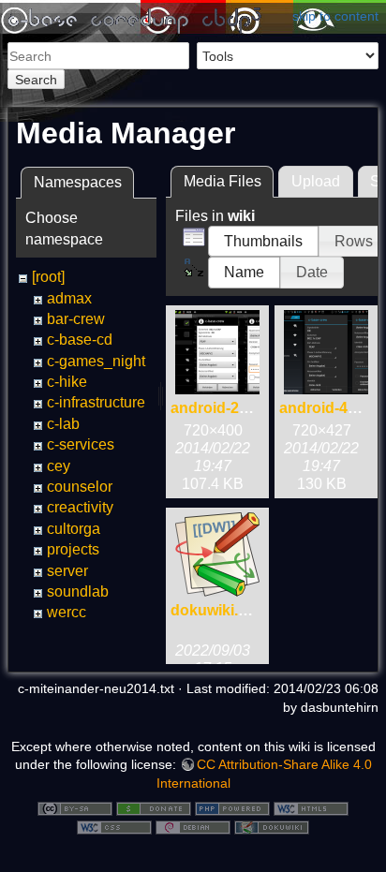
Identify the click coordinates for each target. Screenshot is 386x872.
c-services (80, 444)
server (67, 571)
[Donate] (153, 807)
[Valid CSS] (114, 826)
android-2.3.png (227, 408)
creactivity (80, 507)
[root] (48, 277)
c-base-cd (79, 339)
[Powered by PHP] (232, 807)
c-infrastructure (96, 402)
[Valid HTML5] (311, 807)
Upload (315, 181)
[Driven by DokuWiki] (271, 826)
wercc (66, 612)
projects (73, 549)
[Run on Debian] (193, 826)
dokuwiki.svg (217, 610)
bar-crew (76, 319)
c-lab (63, 424)
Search (36, 79)
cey (58, 466)
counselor (79, 487)
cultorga (73, 529)
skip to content (335, 15)
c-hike (67, 382)
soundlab (78, 591)
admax (69, 298)
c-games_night (96, 361)
